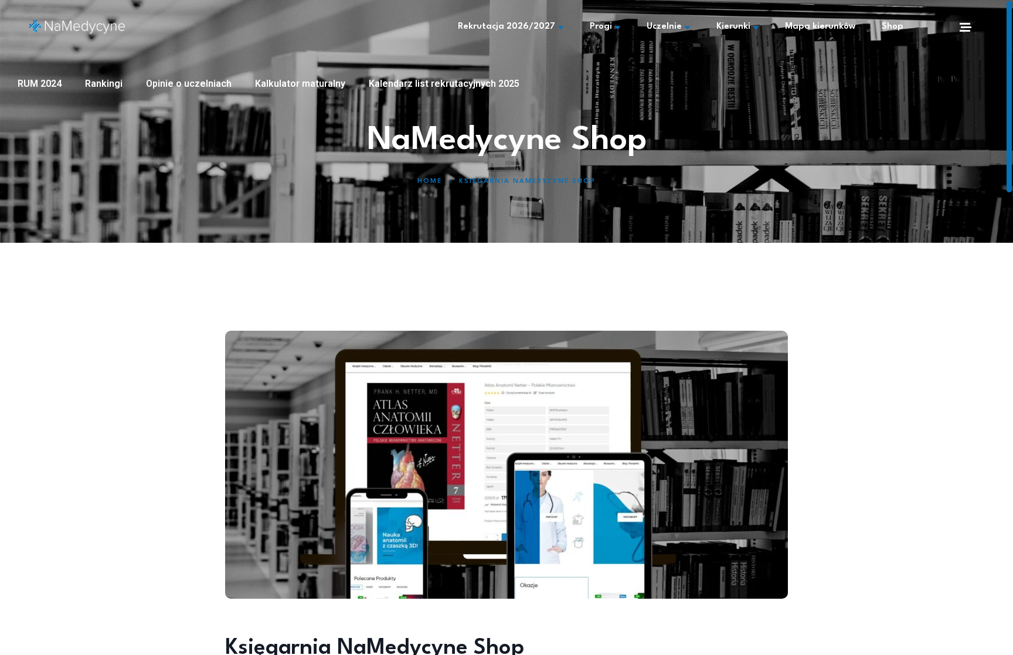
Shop (892, 26)
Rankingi (104, 83)
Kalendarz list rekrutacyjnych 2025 (444, 83)
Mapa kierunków (820, 26)
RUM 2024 (40, 83)
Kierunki (733, 26)
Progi (601, 26)
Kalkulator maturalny (300, 83)
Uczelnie (664, 26)
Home (429, 181)
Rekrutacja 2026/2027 (506, 26)
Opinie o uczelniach (189, 83)
